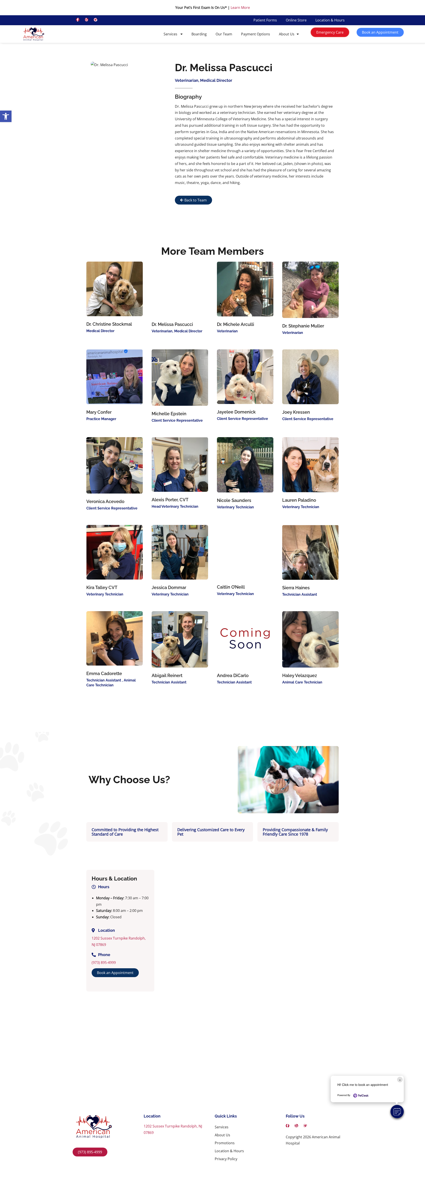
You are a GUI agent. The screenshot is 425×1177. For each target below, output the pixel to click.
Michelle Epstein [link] (169, 413)
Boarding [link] (199, 34)
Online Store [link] (296, 20)
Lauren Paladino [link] (299, 500)
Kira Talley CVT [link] (101, 587)
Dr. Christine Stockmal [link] (109, 324)
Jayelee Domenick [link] (236, 412)
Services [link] (171, 34)
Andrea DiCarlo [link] (233, 675)
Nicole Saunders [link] (234, 500)
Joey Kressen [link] (296, 412)
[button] (397, 1111)
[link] (6, 116)
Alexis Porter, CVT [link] (170, 499)
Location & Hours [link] (330, 20)
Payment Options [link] (255, 34)
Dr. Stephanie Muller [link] (303, 326)
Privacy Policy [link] (226, 1158)
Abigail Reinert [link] (167, 675)
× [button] (400, 1079)
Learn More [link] (240, 7)
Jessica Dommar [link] (169, 587)
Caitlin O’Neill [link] (231, 587)
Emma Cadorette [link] (104, 673)
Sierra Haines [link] (296, 587)
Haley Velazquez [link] (299, 675)
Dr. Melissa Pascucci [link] (172, 324)
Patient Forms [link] (265, 20)
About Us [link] (286, 34)
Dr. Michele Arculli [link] (235, 324)
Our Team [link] (224, 34)
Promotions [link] (225, 1143)
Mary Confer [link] (99, 412)
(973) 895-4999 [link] (104, 962)
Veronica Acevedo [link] (105, 501)
